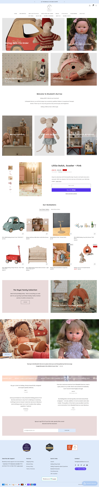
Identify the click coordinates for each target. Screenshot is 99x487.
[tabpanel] (49, 243)
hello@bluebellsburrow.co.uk (82, 461)
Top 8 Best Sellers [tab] (44, 209)
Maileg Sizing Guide (55, 464)
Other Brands (73, 13)
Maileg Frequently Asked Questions (59, 466)
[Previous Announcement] (35, 2)
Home (15, 13)
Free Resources (54, 471)
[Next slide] (44, 179)
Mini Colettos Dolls (34, 13)
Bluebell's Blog (67, 15)
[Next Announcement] (64, 2)
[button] (47, 356)
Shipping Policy (30, 461)
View (17, 141)
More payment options (71, 193)
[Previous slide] (16, 179)
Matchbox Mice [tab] (55, 209)
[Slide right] (10, 192)
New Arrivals (23, 13)
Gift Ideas (30, 15)
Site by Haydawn (81, 484)
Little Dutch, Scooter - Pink (66, 166)
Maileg (57, 13)
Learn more (58, 181)
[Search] (96, 5)
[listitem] (49, 1)
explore (25, 302)
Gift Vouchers (54, 473)
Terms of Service (30, 469)
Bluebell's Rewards (48, 15)
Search (52, 461)
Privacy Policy (29, 466)
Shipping (60, 172)
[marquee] (49, 378)
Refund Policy (29, 464)
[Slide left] (10, 164)
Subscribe (67, 430)
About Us (58, 15)
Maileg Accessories (9, 354)
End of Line (38, 15)
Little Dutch (65, 13)
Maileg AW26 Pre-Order (47, 13)
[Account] (89, 5)
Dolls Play (82, 13)
